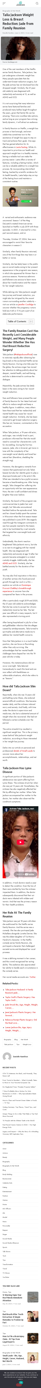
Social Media (7, 1239)
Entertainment (7, 1191)
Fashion (5, 1196)
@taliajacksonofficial (23, 354)
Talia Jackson (8, 1044)
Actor (4, 1149)
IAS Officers (7, 1208)
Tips (17, 1044)
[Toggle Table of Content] (29, 321)
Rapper (5, 1230)
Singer (5, 1234)
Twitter (33, 977)
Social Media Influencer (11, 1243)
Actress (5, 1153)
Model (5, 1217)
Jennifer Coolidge (26, 304)
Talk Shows (6, 1251)
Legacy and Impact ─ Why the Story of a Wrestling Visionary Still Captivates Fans (20, 1132)
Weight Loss (27, 1044)
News (5, 1221)
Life (4, 1213)
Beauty (5, 1157)
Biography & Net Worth (11, 11)
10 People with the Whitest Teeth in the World (18, 1120)
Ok (21, 1382)
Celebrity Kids (7, 1183)
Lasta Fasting (21, 147)
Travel (5, 1268)
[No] (19, 1384)
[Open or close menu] (4, 3)
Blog (16, 1039)
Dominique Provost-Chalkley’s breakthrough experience (17, 588)
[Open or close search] (37, 3)
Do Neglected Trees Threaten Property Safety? (19, 1087)
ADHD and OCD (10, 563)
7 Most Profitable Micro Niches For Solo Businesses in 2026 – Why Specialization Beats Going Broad (19, 1093)
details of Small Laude (23, 750)
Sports (5, 1247)
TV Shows (6, 1273)
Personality (6, 1226)
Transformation (8, 1264)
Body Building (7, 1174)
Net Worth (24, 1039)
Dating (5, 1187)
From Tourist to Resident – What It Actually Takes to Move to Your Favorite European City (20, 1081)
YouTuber (6, 1277)
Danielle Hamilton (8, 33)
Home (5, 1204)
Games (5, 1200)
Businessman (7, 1179)
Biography (7, 1039)
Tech (4, 1256)
